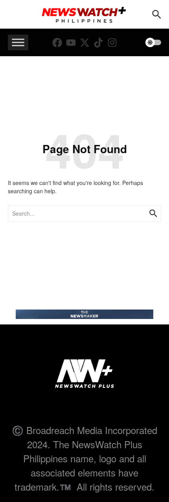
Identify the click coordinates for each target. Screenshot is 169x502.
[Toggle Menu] (18, 42)
